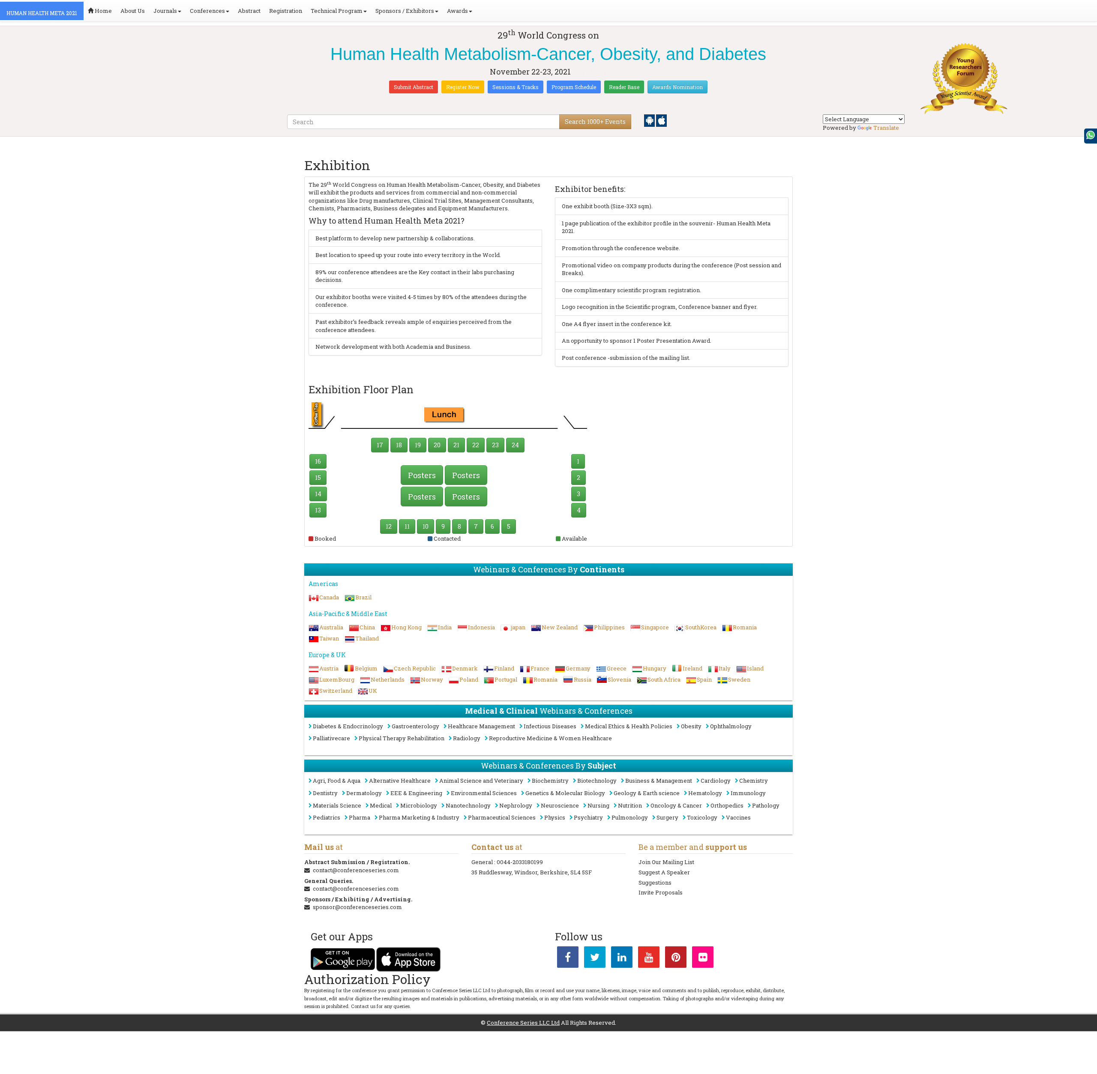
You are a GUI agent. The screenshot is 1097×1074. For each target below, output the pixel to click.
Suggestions (654, 882)
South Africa (663, 679)
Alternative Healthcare (400, 780)
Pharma (359, 817)
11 (407, 526)
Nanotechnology (468, 805)
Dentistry (325, 793)
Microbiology (418, 805)
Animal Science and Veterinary (481, 780)
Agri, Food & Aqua (336, 780)
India (445, 627)
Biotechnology (597, 780)
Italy (725, 668)
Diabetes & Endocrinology (348, 726)
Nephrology (515, 805)
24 (515, 445)
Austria (329, 668)
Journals (165, 11)
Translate (886, 128)
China (367, 627)
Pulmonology (629, 817)
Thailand (367, 638)
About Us (132, 11)
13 (318, 510)
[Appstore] (661, 120)
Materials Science (337, 805)
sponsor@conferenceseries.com (357, 907)
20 (437, 445)
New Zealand (560, 627)
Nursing (598, 805)
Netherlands (388, 679)
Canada (329, 597)
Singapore (655, 627)
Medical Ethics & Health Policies (628, 726)
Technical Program (337, 11)
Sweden (739, 679)
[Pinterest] (675, 959)
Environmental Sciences (484, 793)
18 (399, 445)
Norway (432, 679)
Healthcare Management (481, 726)
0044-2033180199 (520, 862)
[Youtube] (648, 959)
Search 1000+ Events (595, 121)
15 (318, 477)
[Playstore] (650, 120)
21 (456, 445)
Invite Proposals (660, 892)
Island (755, 668)
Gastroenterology (415, 726)
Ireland (692, 668)
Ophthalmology (731, 726)
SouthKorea (700, 627)
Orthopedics (726, 805)
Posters (422, 475)
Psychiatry (588, 817)
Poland (468, 679)
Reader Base (624, 87)
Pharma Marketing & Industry (419, 817)
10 (426, 526)
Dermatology (364, 793)
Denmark (465, 668)
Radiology (466, 738)
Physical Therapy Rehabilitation (401, 738)
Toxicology (702, 817)
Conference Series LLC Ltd (523, 1022)
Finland (504, 668)
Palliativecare (331, 738)
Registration (285, 11)
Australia (331, 627)
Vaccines (738, 817)
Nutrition (630, 805)
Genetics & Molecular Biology (565, 793)
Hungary (654, 668)
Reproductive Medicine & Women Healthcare (550, 738)
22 (475, 445)
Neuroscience (560, 805)
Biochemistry (550, 780)
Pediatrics (326, 817)
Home (102, 11)
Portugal (506, 679)
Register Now (463, 87)
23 (495, 445)
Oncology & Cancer (676, 805)
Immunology (748, 793)
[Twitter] (594, 959)
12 (389, 526)
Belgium (366, 668)
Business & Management (658, 780)
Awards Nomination (677, 87)
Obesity (691, 726)
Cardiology (716, 780)
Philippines (609, 627)
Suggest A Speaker (664, 872)
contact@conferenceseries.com (356, 870)
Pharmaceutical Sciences (502, 817)
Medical (381, 805)
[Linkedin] (621, 959)
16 (318, 461)
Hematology (705, 793)
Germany (578, 668)
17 (380, 445)
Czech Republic (415, 668)
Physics (554, 817)
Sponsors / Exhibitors (404, 11)
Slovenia (619, 679)
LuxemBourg (336, 679)
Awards (457, 11)
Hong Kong (406, 627)
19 (418, 445)
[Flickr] (702, 959)
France (540, 668)
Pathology (765, 805)
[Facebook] (567, 959)
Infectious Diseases (550, 726)
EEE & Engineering (416, 793)
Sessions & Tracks (515, 87)
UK (373, 690)
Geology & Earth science (647, 793)
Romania (745, 627)
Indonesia (481, 627)
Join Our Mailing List (666, 862)
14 (318, 494)
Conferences (207, 11)
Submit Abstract (413, 87)
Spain (704, 679)
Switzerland (335, 690)
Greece (616, 668)
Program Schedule (573, 87)
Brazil (363, 597)
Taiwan (329, 638)
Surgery (667, 817)
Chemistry (753, 780)
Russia (582, 679)
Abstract (249, 11)
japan (518, 627)
